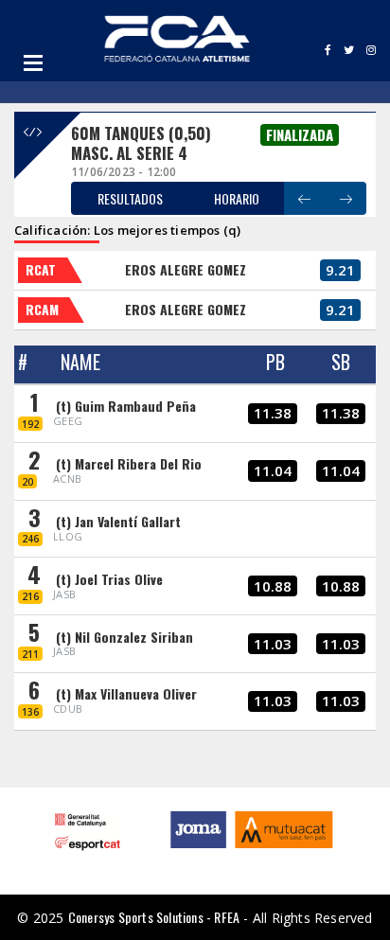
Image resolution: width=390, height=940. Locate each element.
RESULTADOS (130, 198)
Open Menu (33, 62)
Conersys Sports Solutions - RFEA (153, 917)
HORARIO (236, 198)
